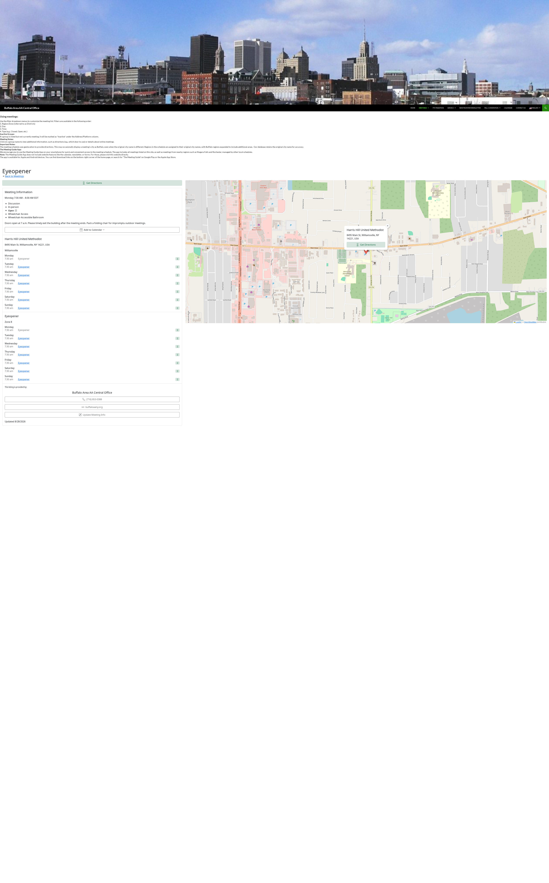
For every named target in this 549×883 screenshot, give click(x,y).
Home (412, 108)
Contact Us (521, 108)
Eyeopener (24, 266)
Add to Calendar (93, 229)
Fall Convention (491, 108)
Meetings (423, 108)
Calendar (508, 108)
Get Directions (94, 183)
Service (450, 108)
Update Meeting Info (94, 414)
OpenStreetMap (530, 322)
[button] (366, 251)
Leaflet (518, 322)
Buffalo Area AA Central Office (21, 107)
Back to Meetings (14, 176)
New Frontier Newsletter (470, 108)
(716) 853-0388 (94, 399)
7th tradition (438, 108)
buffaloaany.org (94, 407)
